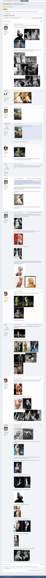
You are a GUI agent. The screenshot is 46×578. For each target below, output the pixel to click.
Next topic (40, 18)
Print (41, 21)
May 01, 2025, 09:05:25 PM (17, 324)
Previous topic (35, 18)
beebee (5, 291)
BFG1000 (6, 24)
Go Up (4, 564)
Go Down (5, 21)
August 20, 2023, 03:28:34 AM (18, 107)
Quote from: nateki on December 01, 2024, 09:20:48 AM (23, 180)
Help (34, 576)
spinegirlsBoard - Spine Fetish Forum (14, 4)
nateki (5, 164)
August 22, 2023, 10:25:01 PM (18, 123)
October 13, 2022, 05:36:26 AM (18, 24)
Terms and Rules (38, 576)
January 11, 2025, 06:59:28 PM (18, 212)
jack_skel (6, 90)
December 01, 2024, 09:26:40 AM (18, 178)
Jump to (28, 570)
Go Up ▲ (42, 576)
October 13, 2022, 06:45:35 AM (18, 90)
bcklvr (5, 146)
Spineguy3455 (7, 123)
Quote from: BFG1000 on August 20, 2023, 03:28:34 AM (23, 125)
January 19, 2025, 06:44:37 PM (18, 291)
